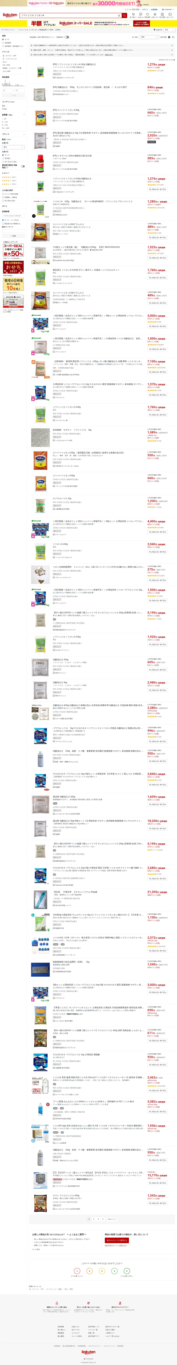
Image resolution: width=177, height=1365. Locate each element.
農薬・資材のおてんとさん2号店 (66, 1160)
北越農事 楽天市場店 (62, 1068)
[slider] (2, 86)
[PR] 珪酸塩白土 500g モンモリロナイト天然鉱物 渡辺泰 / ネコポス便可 (90, 87)
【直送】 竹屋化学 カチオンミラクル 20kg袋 (75, 892)
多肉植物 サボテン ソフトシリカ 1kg (72, 430)
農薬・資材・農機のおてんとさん (67, 762)
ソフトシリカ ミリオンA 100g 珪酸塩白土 (72, 178)
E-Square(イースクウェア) (64, 78)
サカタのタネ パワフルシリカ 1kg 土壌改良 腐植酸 (76, 1054)
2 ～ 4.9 (5, 122)
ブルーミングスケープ (63, 577)
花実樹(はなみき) (61, 215)
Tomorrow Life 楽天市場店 (64, 885)
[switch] (23, 166)
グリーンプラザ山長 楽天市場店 (66, 121)
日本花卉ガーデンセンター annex (67, 466)
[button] (168, 10)
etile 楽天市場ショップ (63, 905)
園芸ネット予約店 (61, 302)
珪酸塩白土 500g (60, 659)
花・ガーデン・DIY (36, 1289)
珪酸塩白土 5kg (60, 682)
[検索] (124, 15)
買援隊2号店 (59, 928)
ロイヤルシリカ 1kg (62, 498)
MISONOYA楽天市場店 (63, 1119)
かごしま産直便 (60, 1143)
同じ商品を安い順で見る (157, 189)
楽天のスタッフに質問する (117, 1240)
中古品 (4, 109)
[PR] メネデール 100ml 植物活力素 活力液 (72, 156)
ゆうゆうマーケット (62, 650)
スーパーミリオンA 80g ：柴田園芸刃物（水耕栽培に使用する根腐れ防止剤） (89, 453)
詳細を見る (109, 55)
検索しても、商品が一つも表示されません (49, 1245)
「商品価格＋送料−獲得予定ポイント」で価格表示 (45, 37)
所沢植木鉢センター (62, 94)
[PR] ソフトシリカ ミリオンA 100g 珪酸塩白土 (74, 64)
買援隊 (57, 146)
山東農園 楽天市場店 (62, 509)
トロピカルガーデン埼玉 (63, 440)
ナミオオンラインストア (63, 283)
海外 (9, 139)
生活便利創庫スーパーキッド (65, 955)
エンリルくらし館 (61, 420)
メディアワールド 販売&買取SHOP (67, 1186)
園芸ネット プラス (61, 234)
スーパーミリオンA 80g (64, 475)
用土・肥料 (69, 1289)
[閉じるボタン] (172, 45)
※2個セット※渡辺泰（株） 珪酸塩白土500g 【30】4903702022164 (86, 247)
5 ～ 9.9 (5, 125)
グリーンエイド (60, 329)
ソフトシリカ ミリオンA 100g (67, 407)
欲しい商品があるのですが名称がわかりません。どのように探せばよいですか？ (62, 1239)
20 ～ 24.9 (5, 128)
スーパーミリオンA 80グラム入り (68, 224)
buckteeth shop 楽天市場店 (64, 260)
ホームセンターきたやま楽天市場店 (67, 814)
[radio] (3, 39)
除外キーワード (7, 227)
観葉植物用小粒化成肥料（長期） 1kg (71, 962)
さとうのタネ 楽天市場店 (64, 1021)
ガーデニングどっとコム (63, 741)
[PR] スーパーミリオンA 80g (66, 110)
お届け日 (5, 152)
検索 (14, 95)
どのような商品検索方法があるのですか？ (49, 1242)
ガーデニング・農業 (54, 1289)
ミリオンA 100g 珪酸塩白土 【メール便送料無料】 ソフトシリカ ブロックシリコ (92, 201)
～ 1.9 (4, 119)
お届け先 (5, 143)
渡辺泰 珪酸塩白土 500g (64, 797)
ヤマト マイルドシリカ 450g (66, 1195)
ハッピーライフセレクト (63, 557)
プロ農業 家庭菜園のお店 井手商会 (67, 375)
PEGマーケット (60, 673)
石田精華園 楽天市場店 (63, 972)
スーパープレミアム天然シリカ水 (67, 1095)
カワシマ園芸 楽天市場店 (64, 719)
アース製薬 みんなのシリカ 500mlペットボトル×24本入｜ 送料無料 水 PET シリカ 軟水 (93, 1101)
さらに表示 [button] (6, 71)
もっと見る (36, 1249)
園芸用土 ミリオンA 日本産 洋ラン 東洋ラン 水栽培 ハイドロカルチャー (86, 270)
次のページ (112, 1219)
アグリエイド (60, 397)
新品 (3, 106)
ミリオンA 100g (60, 544)
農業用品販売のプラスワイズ (65, 630)
